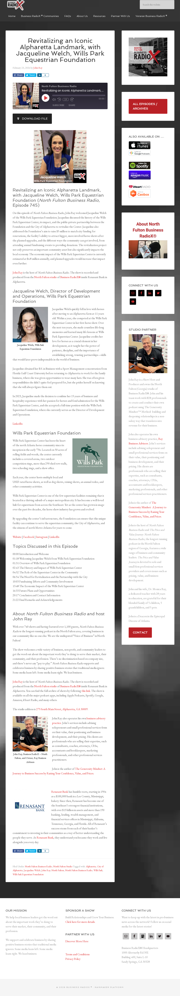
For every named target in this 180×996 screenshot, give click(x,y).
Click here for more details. (80, 922)
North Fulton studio (45, 277)
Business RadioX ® (32, 5)
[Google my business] (143, 936)
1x (65, 99)
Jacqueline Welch (32, 870)
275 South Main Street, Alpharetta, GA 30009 (62, 709)
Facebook (28, 537)
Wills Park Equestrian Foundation (28, 874)
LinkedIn (17, 424)
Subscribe (58, 105)
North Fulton (58, 870)
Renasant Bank (59, 792)
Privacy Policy (73, 959)
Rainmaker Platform (109, 987)
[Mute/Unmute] (54, 99)
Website (17, 537)
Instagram (41, 537)
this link (86, 691)
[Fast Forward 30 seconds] (72, 99)
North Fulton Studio (62, 866)
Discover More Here (76, 941)
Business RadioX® (70, 277)
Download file (35, 118)
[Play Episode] (45, 98)
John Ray (18, 272)
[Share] (39, 75)
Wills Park (98, 870)
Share (72, 105)
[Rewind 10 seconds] (59, 99)
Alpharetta (91, 866)
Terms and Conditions (77, 954)
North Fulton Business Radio (38, 866)
